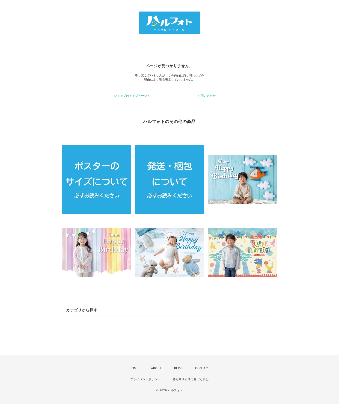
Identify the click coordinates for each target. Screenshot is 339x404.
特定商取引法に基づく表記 (191, 379)
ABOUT (156, 368)
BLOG (178, 368)
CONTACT (202, 368)
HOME (134, 368)
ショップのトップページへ (132, 95)
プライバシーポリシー (145, 379)
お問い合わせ (207, 95)
